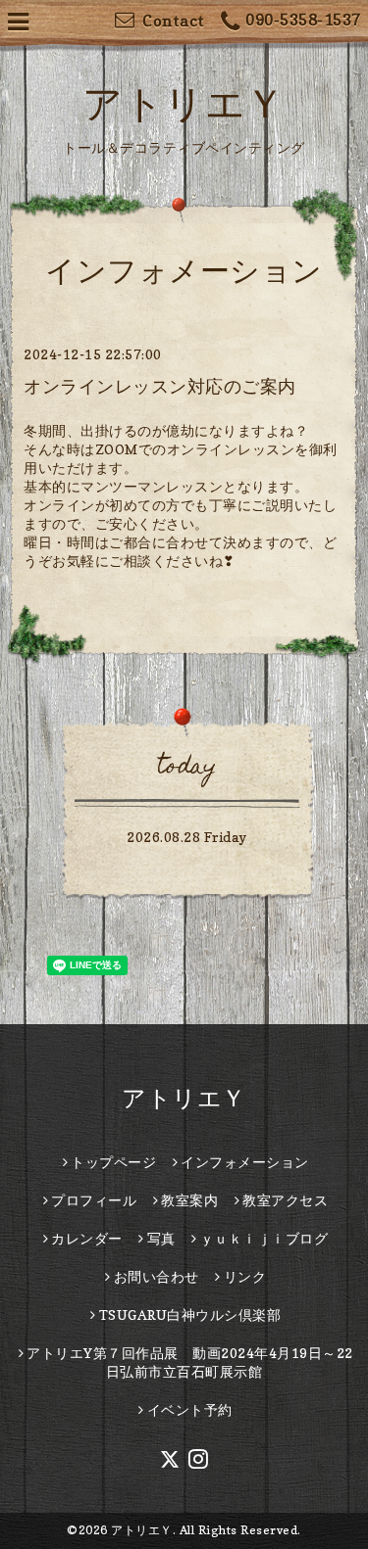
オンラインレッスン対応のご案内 (160, 386)
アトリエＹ (184, 102)
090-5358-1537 (303, 19)
